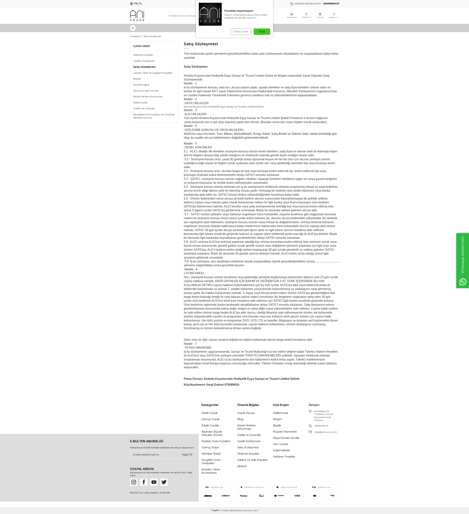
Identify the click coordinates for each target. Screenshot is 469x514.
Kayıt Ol (187, 454)
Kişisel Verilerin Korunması (246, 427)
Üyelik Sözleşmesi (144, 60)
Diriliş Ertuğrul (141, 84)
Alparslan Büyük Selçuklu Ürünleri (212, 433)
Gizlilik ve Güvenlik (144, 108)
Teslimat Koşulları (143, 54)
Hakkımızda (140, 102)
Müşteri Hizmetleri (285, 431)
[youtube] (154, 482)
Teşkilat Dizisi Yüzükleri (216, 441)
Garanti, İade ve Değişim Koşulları (153, 72)
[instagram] (133, 482)
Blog (240, 419)
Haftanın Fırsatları (284, 456)
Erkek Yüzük (209, 413)
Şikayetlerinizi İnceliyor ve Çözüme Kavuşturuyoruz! (154, 116)
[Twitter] (164, 482)
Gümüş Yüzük (210, 419)
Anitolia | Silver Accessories (211, 471)
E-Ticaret (223, 510)
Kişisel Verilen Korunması (147, 96)
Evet (262, 31)
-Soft (215, 510)
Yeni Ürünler (280, 444)
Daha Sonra (240, 31)
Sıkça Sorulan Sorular (146, 90)
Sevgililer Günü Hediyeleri (211, 461)
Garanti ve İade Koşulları (252, 460)
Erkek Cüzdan (210, 425)
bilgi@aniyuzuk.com (326, 432)
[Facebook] (143, 482)
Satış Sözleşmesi (144, 66)
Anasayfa (135, 36)
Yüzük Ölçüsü (246, 413)
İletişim (277, 419)
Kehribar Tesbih (211, 453)
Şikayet (242, 466)
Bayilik (137, 78)
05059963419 (321, 425)
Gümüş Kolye (210, 447)
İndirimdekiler (281, 450)
